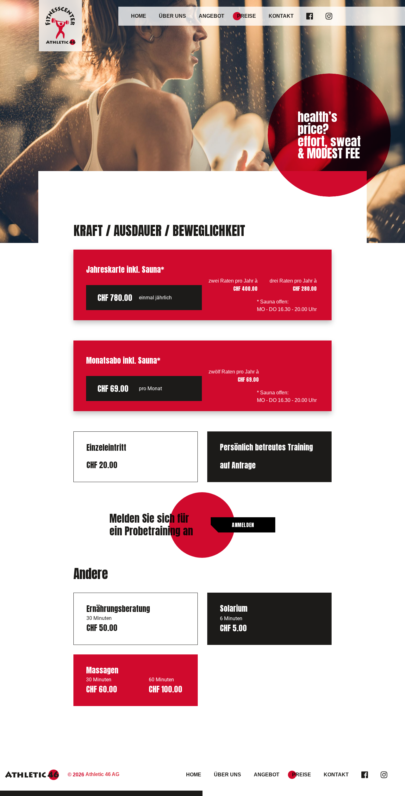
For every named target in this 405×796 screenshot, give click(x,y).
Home (138, 16)
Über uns (172, 16)
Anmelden (243, 525)
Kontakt (281, 16)
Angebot (211, 16)
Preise (246, 16)
